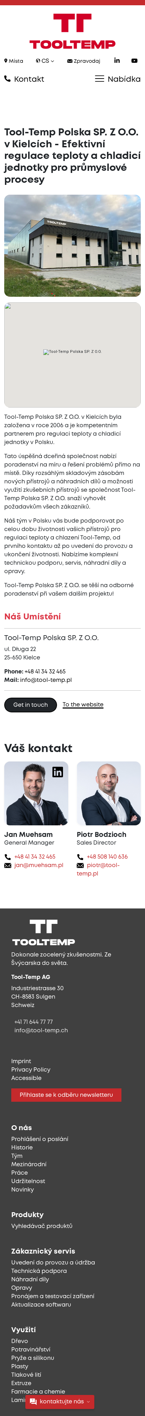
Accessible (26, 1078)
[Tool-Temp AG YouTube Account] (134, 61)
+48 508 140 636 (107, 857)
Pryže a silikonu (32, 1358)
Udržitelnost (28, 1181)
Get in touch (30, 705)
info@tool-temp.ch (41, 1030)
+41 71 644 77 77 (33, 1022)
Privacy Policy (30, 1070)
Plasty (19, 1366)
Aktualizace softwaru (41, 1305)
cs (45, 61)
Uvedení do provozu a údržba (53, 1263)
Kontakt (28, 79)
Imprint (21, 1061)
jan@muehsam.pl (38, 865)
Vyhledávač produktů (41, 1226)
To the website (83, 704)
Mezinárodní (28, 1164)
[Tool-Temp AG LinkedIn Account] (117, 61)
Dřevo (19, 1341)
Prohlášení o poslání (39, 1139)
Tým (17, 1156)
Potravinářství (30, 1350)
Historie (22, 1147)
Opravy (21, 1288)
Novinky (22, 1190)
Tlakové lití (26, 1375)
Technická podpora (39, 1271)
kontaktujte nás (61, 1401)
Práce (19, 1173)
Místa (15, 61)
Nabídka (123, 79)
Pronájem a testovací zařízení (52, 1296)
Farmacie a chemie (38, 1392)
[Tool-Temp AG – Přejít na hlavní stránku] (72, 31)
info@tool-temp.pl (46, 680)
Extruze (21, 1383)
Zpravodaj (86, 61)
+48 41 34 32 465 (45, 672)
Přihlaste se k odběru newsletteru (66, 1095)
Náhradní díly (30, 1279)
